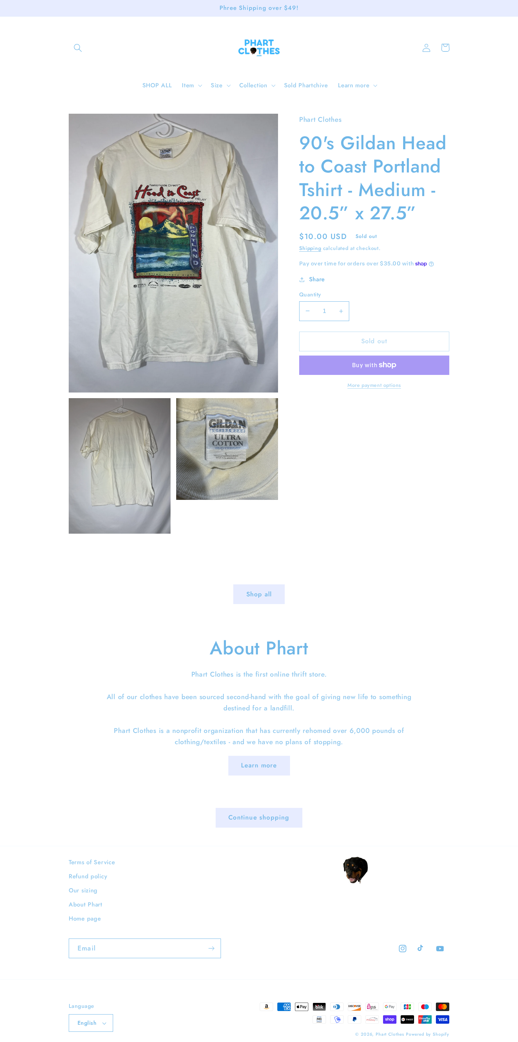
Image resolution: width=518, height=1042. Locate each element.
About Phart (86, 904)
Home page (85, 918)
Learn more (259, 765)
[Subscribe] (211, 948)
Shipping (310, 248)
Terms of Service (92, 862)
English (87, 1023)
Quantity (310, 295)
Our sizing (83, 890)
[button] (78, 47)
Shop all (259, 594)
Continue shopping (258, 817)
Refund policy (88, 876)
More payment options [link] (374, 385)
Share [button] (317, 279)
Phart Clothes (390, 1034)
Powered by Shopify (427, 1034)
